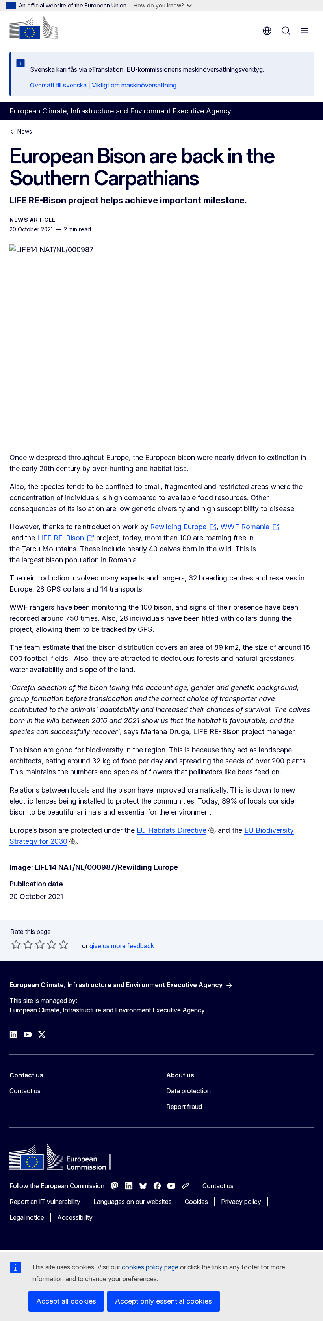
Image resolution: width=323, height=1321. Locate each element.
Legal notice (26, 1217)
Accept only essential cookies (163, 1301)
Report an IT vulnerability (44, 1202)
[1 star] (16, 944)
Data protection (188, 1091)
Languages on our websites (132, 1202)
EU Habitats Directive (171, 830)
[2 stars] (22, 944)
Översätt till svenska (58, 85)
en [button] (267, 30)
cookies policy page (150, 1267)
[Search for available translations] (212, 831)
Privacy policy (241, 1202)
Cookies (196, 1202)
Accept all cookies (66, 1301)
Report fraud (184, 1107)
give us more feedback (121, 946)
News (24, 131)
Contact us (25, 1091)
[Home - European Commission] (33, 27)
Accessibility (75, 1217)
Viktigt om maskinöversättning (134, 85)
